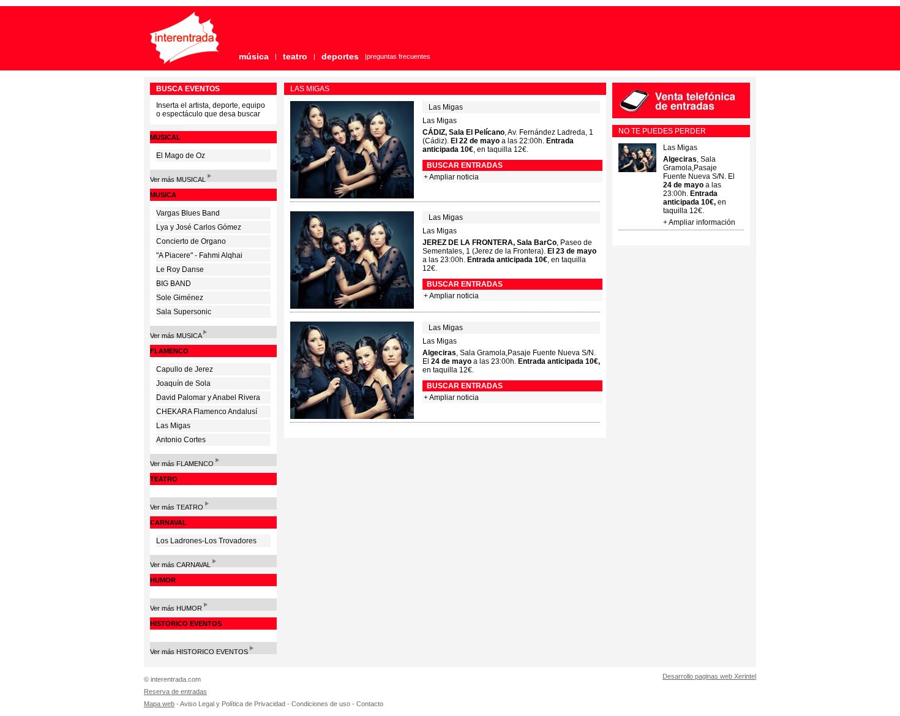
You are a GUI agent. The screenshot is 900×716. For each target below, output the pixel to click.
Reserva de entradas (175, 691)
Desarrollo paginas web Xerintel (709, 676)
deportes (340, 56)
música (254, 56)
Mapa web (159, 703)
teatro (295, 56)
